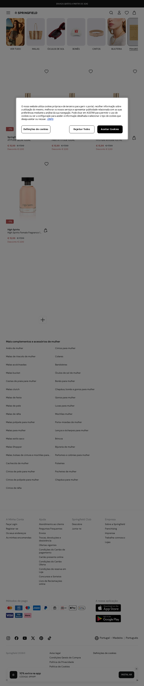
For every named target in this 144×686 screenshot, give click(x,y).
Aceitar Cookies (110, 129)
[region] (72, 118)
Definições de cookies (35, 129)
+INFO (50, 119)
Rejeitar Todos (82, 129)
